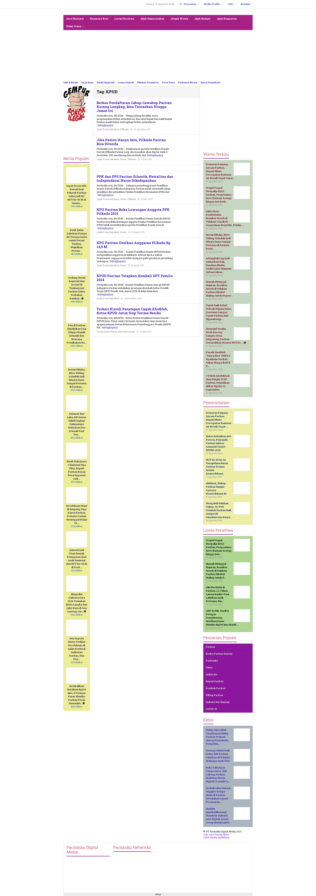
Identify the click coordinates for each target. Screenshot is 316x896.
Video (209, 667)
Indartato (211, 674)
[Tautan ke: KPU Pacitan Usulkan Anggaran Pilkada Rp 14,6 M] (187, 247)
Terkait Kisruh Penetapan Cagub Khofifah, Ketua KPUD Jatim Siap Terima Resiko (132, 311)
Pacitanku (212, 660)
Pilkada (124, 129)
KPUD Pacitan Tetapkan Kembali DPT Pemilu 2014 (135, 278)
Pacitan (210, 646)
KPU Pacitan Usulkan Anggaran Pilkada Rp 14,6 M (134, 245)
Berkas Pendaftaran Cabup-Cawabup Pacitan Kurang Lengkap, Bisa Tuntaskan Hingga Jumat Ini (134, 107)
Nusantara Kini (126, 331)
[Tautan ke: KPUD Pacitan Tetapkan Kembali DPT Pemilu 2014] (187, 278)
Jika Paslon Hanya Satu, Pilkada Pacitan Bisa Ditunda (131, 142)
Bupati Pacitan (215, 681)
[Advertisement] (158, 55)
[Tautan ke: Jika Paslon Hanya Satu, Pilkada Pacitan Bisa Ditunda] (187, 144)
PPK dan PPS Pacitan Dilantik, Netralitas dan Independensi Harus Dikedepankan (135, 178)
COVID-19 (211, 708)
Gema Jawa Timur (107, 331)
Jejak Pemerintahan (108, 129)
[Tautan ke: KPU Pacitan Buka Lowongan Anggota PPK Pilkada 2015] (187, 214)
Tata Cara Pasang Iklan (216, 834)
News (123, 159)
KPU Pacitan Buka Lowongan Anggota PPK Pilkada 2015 (133, 211)
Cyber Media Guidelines (216, 837)
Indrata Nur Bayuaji (217, 702)
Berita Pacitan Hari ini (219, 653)
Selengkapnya (105, 125)
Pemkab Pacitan (215, 688)
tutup (158, 894)
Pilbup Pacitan (214, 695)
